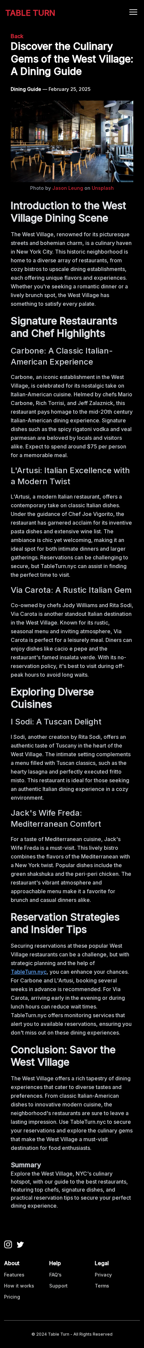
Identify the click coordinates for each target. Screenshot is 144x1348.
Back (17, 36)
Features (14, 1274)
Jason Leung (67, 188)
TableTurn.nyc (29, 971)
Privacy (103, 1274)
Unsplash (103, 188)
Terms (102, 1286)
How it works (19, 1286)
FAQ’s (55, 1274)
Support (58, 1286)
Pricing (12, 1297)
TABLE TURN (30, 13)
